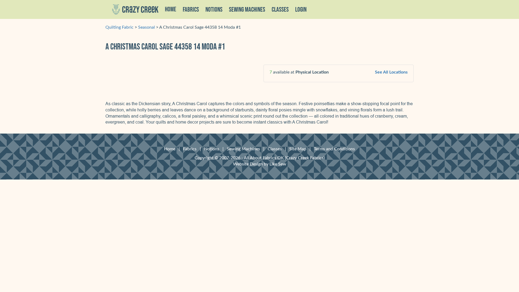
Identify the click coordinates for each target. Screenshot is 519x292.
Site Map (297, 149)
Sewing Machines (247, 9)
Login (301, 9)
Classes (280, 9)
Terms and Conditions (334, 149)
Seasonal (146, 27)
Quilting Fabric (119, 27)
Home (170, 9)
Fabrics (190, 149)
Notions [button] (213, 9)
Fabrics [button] (191, 9)
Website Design (248, 164)
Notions (211, 149)
